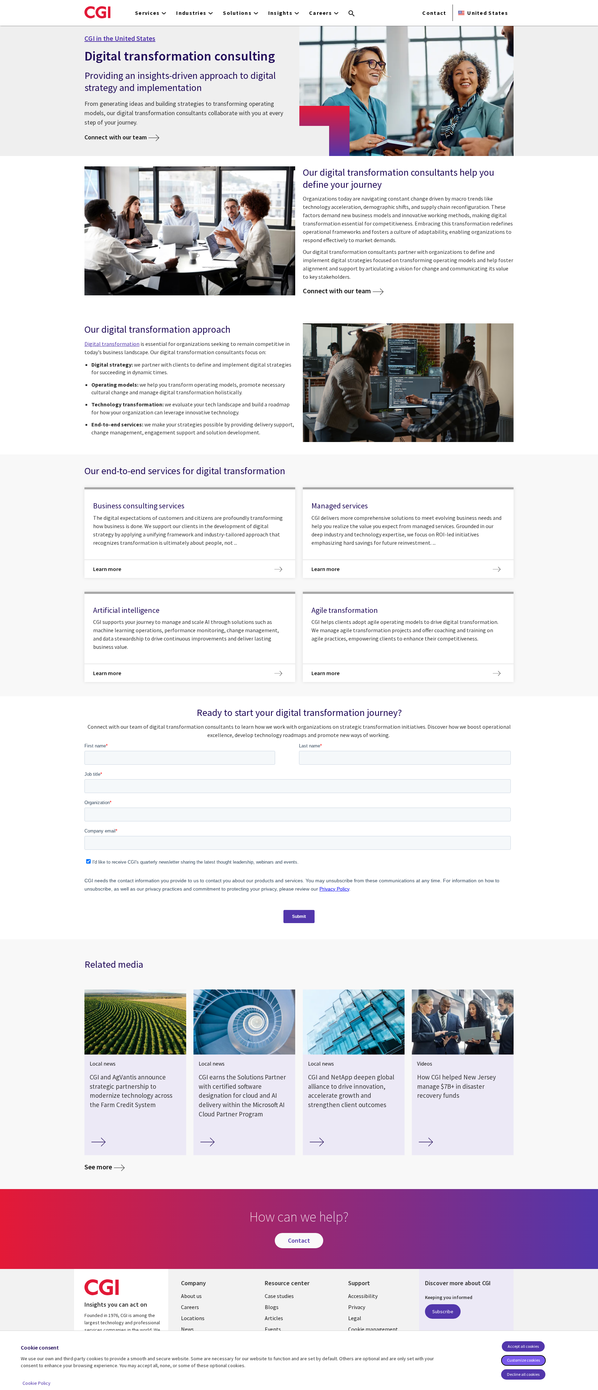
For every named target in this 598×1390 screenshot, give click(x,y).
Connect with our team (115, 137)
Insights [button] (280, 12)
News (187, 1329)
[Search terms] (351, 13)
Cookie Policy (36, 1383)
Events (273, 1329)
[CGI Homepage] (97, 12)
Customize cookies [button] (523, 1360)
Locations (193, 1318)
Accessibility (363, 1295)
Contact (434, 12)
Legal (354, 1318)
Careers (190, 1307)
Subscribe (442, 1311)
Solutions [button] (237, 12)
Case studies (279, 1295)
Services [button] (147, 12)
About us (191, 1295)
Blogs (272, 1307)
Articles (274, 1318)
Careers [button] (320, 12)
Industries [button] (191, 12)
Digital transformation (111, 343)
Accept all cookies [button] (523, 1346)
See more (98, 1166)
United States (487, 12)
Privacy (356, 1307)
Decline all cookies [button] (523, 1374)
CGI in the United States (119, 38)
